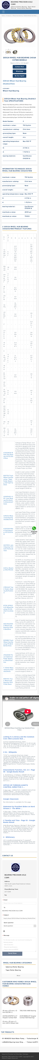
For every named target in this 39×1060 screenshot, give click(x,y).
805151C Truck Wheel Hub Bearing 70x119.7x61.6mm (8, 681)
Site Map (19, 1054)
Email (5, 900)
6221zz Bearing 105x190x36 (8, 569)
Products (8, 15)
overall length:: (8, 137)
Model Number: (8, 121)
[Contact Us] (34, 530)
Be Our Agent (19, 76)
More (18, 976)
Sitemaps (25, 1054)
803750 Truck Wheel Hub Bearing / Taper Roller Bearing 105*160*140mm (8, 480)
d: (3, 152)
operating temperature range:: (11, 143)
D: (3, 148)
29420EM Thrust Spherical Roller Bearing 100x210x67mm (8, 658)
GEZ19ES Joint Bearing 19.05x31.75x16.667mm (8, 548)
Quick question (8, 923)
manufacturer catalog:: (11, 129)
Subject (6, 915)
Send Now (12, 953)
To (4, 907)
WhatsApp (19, 71)
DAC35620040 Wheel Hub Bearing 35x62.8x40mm (8, 626)
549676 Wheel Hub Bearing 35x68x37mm (8, 518)
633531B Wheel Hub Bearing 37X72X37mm (8, 531)
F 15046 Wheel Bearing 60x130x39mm (8, 669)
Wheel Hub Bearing (18, 15)
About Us (5, 1054)
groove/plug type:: (9, 133)
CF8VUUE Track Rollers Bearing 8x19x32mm (8, 590)
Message (6, 935)
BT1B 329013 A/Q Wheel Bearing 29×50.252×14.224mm (8, 609)
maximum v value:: (9, 125)
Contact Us (12, 1054)
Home (3, 15)
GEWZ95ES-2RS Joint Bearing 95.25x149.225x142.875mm (8, 500)
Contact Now (19, 67)
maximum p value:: (9, 212)
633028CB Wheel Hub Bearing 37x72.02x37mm (8, 455)
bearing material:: (9, 156)
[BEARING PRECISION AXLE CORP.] (6, 4)
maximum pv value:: (9, 216)
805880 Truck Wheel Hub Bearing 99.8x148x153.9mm (8, 643)
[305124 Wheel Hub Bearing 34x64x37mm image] (19, 36)
